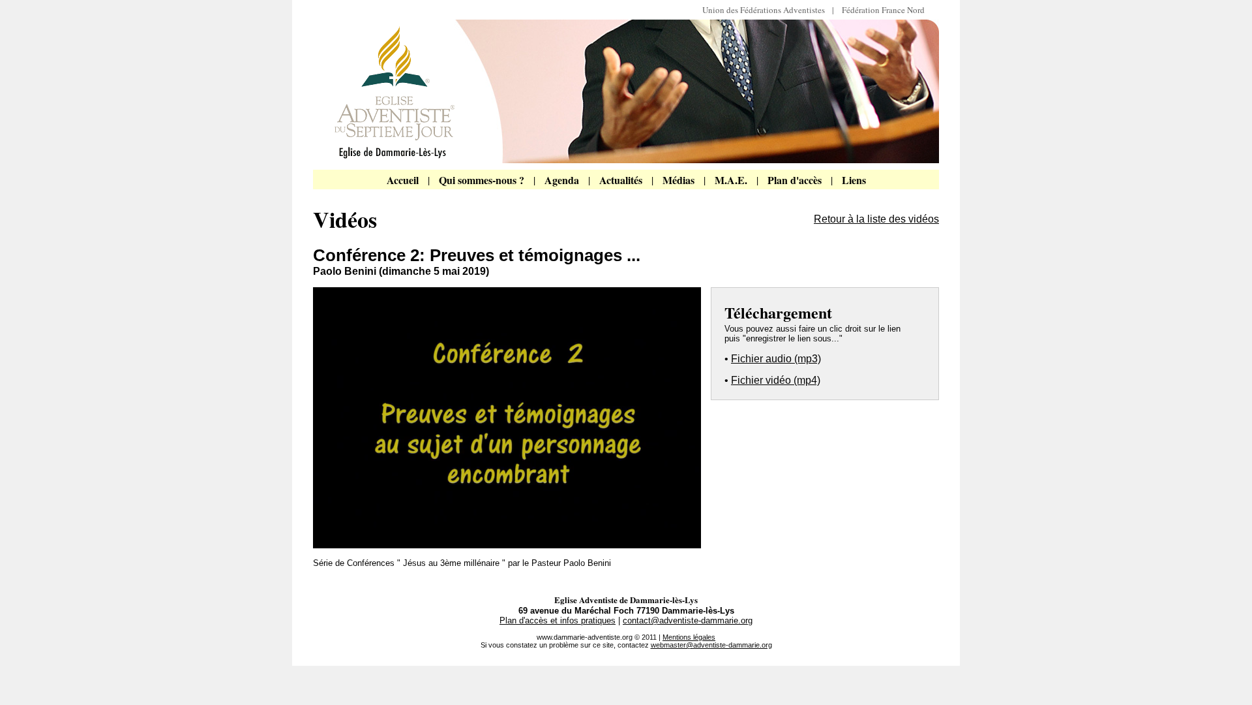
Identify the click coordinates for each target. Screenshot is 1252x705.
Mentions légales (689, 637)
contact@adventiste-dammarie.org (688, 620)
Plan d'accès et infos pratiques (557, 620)
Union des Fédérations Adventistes (767, 10)
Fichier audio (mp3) (776, 358)
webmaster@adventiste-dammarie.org (711, 645)
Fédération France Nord (883, 10)
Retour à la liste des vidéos (876, 219)
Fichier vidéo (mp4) (775, 380)
